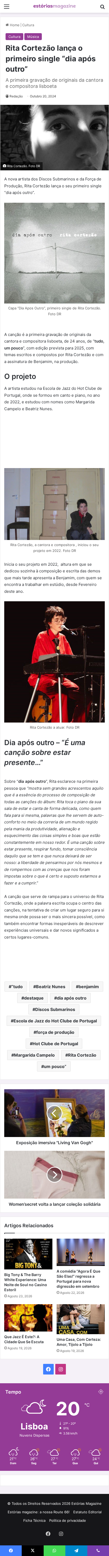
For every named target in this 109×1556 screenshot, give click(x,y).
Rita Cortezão (82, 1055)
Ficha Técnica (34, 1520)
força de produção (55, 1032)
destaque (34, 998)
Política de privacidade (67, 1520)
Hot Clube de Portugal (55, 1043)
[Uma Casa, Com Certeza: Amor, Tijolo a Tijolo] (81, 1319)
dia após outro (72, 998)
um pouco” (55, 1066)
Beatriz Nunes (50, 986)
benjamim (89, 986)
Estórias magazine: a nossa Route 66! (39, 1512)
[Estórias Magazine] (54, 6)
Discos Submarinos (55, 1009)
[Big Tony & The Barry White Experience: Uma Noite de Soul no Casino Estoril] (28, 1254)
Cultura (28, 25)
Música (33, 36)
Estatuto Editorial (87, 1512)
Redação (16, 96)
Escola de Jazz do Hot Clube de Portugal (55, 1020)
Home (14, 25)
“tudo (17, 986)
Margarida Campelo (34, 1055)
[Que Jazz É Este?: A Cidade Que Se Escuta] (28, 1318)
